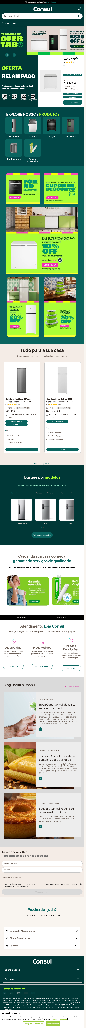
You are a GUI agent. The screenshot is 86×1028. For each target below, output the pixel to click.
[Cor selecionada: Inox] (6, 430)
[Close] (80, 2)
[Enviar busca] (79, 16)
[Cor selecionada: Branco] (64, 66)
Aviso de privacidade (51, 884)
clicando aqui (51, 2)
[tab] (15, 493)
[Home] (42, 9)
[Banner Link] (42, 40)
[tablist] (42, 457)
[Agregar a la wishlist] (77, 59)
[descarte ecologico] (28, 590)
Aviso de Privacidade (59, 1019)
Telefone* (7, 870)
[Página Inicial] (42, 961)
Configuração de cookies (33, 1024)
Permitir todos (53, 1024)
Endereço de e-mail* (11, 863)
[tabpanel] (42, 518)
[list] (5, 9)
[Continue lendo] (40, 729)
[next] (14, 55)
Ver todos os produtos (42, 464)
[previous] (7, 55)
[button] (43, 885)
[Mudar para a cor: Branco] (10, 430)
